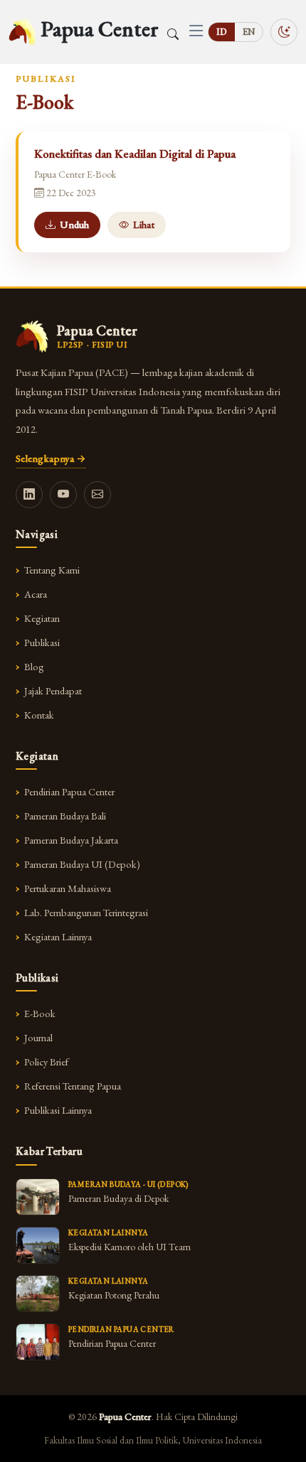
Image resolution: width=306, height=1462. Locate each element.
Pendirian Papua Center (69, 791)
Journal (38, 1037)
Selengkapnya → (51, 458)
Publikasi (42, 642)
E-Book (40, 1013)
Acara (35, 594)
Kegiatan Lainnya (58, 936)
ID (221, 32)
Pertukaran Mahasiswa (67, 888)
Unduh (74, 224)
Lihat (143, 224)
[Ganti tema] (283, 31)
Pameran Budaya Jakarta (71, 839)
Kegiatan (42, 618)
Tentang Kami (52, 569)
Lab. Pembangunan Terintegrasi (86, 912)
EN (249, 32)
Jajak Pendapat (53, 690)
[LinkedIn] (29, 494)
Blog (34, 666)
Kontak (39, 714)
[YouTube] (63, 494)
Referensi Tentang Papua (72, 1085)
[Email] (97, 494)
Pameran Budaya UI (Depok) (82, 864)
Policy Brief (46, 1061)
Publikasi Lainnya (58, 1110)
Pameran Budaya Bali (65, 815)
